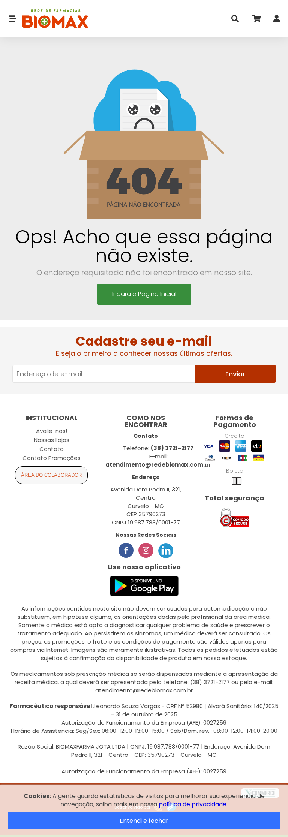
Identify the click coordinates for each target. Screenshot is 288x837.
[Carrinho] (256, 20)
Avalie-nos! (51, 431)
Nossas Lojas (51, 440)
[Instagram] (145, 550)
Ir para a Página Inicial (144, 294)
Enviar (235, 374)
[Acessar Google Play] (144, 586)
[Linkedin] (165, 550)
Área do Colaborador (51, 475)
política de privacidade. (193, 804)
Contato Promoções (51, 458)
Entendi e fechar (144, 820)
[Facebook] (126, 550)
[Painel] (276, 20)
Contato (51, 449)
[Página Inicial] (52, 19)
